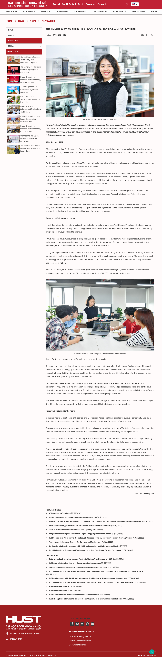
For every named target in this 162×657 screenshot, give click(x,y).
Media (11, 46)
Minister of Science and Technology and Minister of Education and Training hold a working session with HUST (95, 521)
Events (11, 35)
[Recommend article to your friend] (142, 35)
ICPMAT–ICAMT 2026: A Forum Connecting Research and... (30, 119)
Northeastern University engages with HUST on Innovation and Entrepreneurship (82, 546)
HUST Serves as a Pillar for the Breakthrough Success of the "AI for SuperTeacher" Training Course (90, 538)
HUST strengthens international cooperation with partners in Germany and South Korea (85, 599)
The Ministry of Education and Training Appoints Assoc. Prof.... (30, 69)
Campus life (80, 12)
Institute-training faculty (80, 636)
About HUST (11, 12)
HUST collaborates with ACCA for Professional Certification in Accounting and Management (88, 578)
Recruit (56, 4)
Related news (13, 52)
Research (45, 12)
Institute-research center (80, 640)
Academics (29, 12)
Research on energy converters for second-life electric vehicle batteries (80, 525)
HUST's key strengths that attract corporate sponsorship (72, 517)
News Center (138, 12)
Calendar (90, 4)
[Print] (147, 35)
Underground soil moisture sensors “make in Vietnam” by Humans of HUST (80, 559)
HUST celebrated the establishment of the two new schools (74, 595)
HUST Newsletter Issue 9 (59, 591)
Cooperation (100, 12)
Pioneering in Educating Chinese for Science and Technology (75, 542)
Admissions (62, 12)
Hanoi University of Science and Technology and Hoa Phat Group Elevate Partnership (85, 550)
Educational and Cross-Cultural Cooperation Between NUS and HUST (78, 567)
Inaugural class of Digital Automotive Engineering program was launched (80, 534)
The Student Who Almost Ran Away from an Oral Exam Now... (30, 148)
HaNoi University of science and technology (27, 6)
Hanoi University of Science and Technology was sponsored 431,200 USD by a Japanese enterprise (91, 582)
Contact (101, 4)
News (10, 30)
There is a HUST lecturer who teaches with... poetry (70, 530)
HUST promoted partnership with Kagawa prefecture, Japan (74, 563)
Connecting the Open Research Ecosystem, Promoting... (29, 138)
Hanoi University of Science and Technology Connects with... (30, 129)
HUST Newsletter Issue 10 (59, 586)
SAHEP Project (69, 4)
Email (80, 4)
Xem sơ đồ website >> (146, 655)
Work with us (119, 12)
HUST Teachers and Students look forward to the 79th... (30, 99)
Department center (77, 644)
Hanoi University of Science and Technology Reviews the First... (30, 80)
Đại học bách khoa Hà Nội (27, 3)
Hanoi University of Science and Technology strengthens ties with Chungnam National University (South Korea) (96, 571)
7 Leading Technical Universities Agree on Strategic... (29, 89)
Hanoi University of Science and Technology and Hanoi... (30, 109)
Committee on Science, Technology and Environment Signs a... (30, 59)
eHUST (154, 12)
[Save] (152, 35)
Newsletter (13, 41)
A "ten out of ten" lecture (59, 513)
